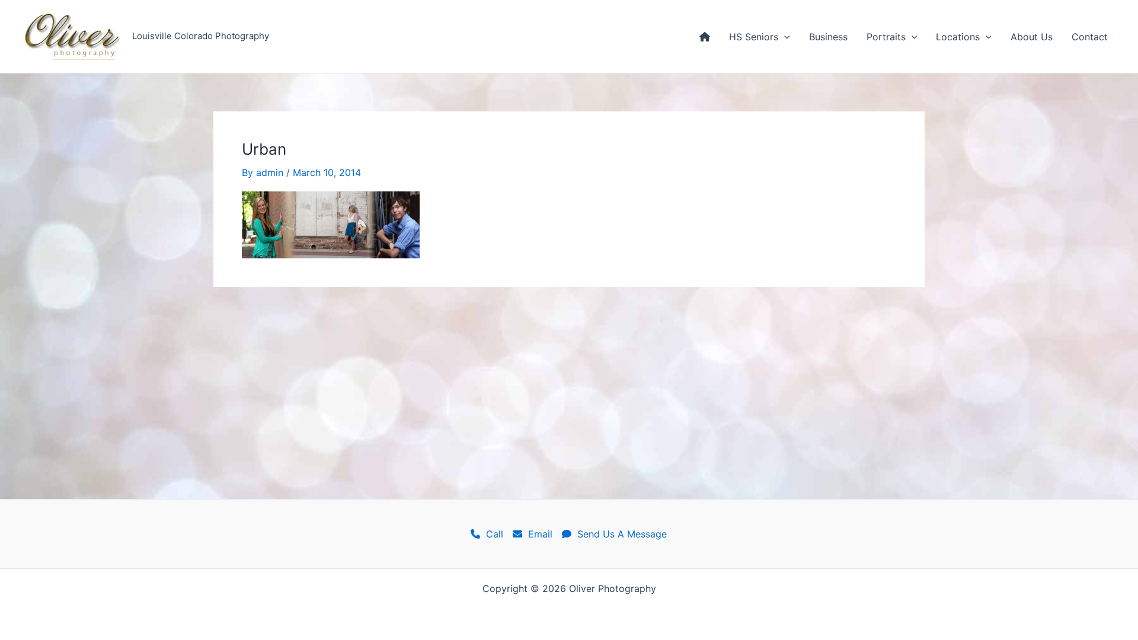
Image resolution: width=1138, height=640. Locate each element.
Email (537, 534)
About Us (1032, 37)
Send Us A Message (619, 534)
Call (491, 534)
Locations (958, 37)
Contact (1090, 37)
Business (828, 37)
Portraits (886, 37)
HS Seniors (753, 37)
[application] (784, 36)
